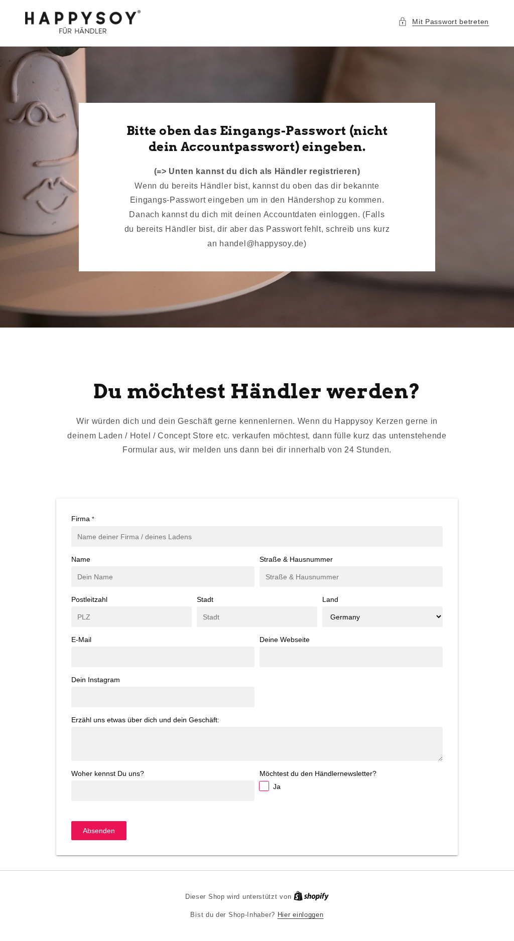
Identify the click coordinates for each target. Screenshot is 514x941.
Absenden (99, 831)
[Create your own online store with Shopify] (311, 896)
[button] (443, 22)
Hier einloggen (301, 914)
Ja (277, 786)
